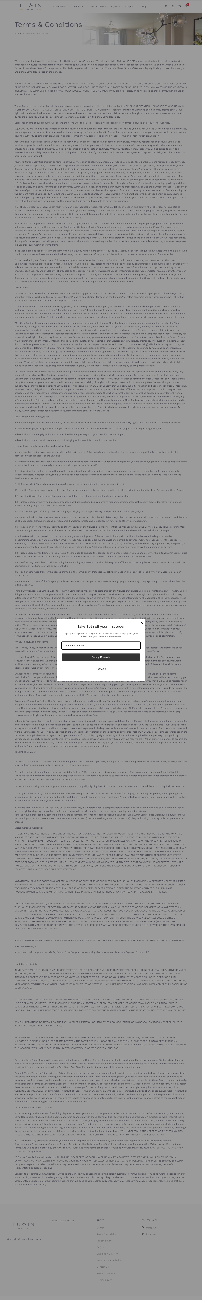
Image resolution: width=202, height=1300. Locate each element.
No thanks (101, 669)
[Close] (141, 622)
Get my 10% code (101, 657)
